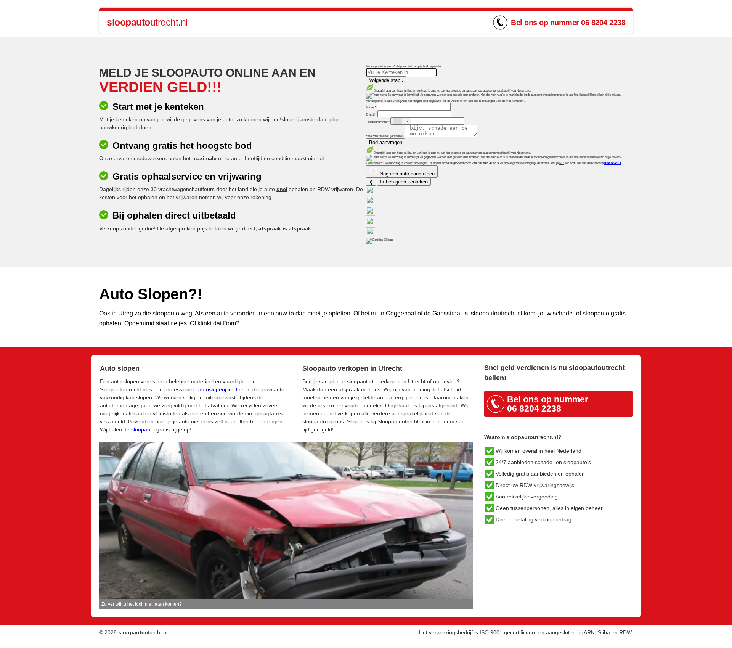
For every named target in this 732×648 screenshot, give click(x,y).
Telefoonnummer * (378, 122)
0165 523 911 (612, 163)
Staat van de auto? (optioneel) (385, 136)
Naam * (371, 107)
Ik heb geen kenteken (404, 182)
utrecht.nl (147, 22)
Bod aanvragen (385, 142)
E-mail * (371, 114)
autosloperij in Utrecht (224, 389)
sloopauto (143, 429)
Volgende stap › (386, 80)
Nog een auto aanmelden (406, 174)
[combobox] (401, 121)
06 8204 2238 (603, 22)
